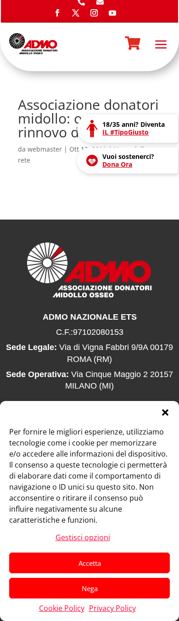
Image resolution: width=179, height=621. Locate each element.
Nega (90, 588)
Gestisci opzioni (83, 537)
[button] (165, 412)
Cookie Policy (61, 608)
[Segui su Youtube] (112, 13)
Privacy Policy (112, 608)
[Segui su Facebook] (57, 13)
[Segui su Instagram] (94, 13)
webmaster (45, 149)
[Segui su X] (75, 13)
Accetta (89, 563)
